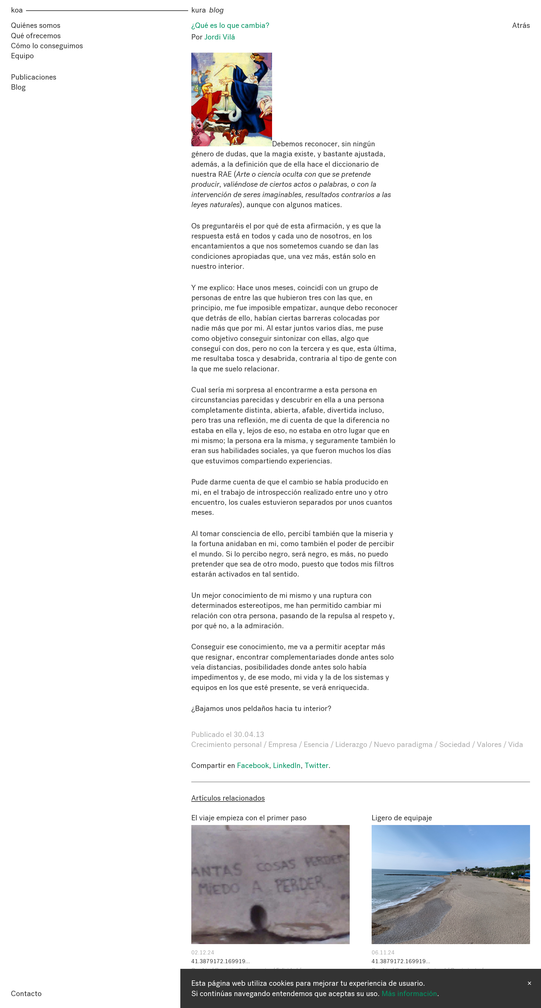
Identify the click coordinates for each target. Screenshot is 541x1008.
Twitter (316, 765)
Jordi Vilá (219, 37)
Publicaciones (33, 77)
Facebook (253, 765)
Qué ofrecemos (36, 35)
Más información (409, 993)
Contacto (26, 993)
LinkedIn (287, 765)
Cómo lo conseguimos (47, 45)
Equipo (22, 55)
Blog (18, 87)
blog (216, 10)
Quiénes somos (35, 25)
